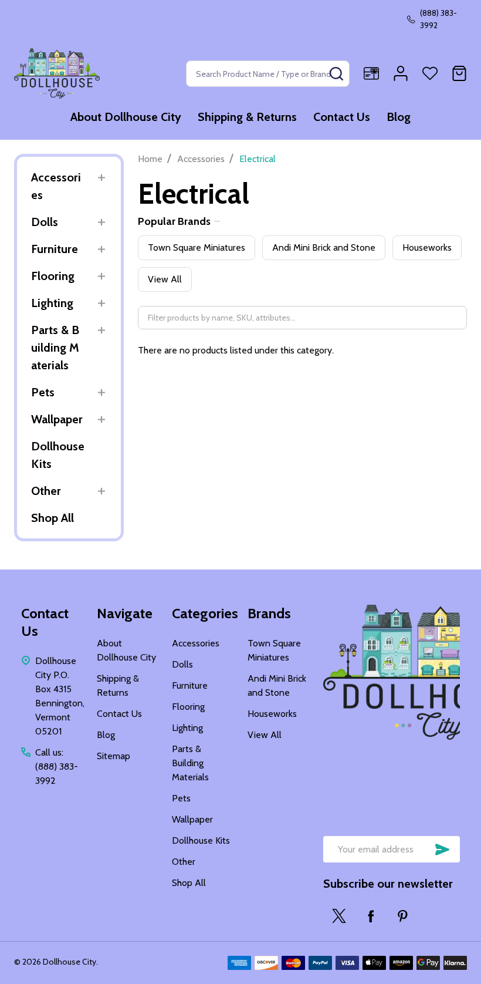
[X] (339, 915)
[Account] (400, 73)
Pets (43, 392)
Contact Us (341, 117)
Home (150, 158)
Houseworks (427, 247)
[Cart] (459, 73)
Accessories (56, 186)
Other (46, 491)
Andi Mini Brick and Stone (323, 247)
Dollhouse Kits (57, 455)
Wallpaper (57, 419)
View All (165, 279)
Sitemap (113, 755)
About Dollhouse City (125, 117)
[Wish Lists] (430, 73)
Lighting (52, 303)
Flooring (52, 276)
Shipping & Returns (247, 117)
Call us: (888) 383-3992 (56, 766)
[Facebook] (371, 915)
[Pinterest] (402, 915)
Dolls (44, 222)
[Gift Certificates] (371, 73)
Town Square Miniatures (196, 247)
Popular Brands (174, 221)
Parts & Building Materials (55, 347)
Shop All (52, 518)
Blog (399, 117)
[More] (101, 177)
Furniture (54, 249)
